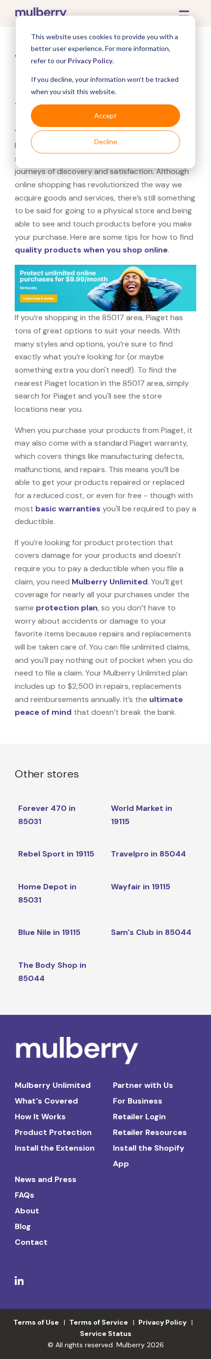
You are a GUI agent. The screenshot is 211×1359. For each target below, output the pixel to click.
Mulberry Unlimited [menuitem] (53, 1085)
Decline (105, 141)
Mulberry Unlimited (110, 582)
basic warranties (68, 508)
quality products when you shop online (91, 250)
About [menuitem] (27, 1211)
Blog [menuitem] (23, 1226)
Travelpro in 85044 (148, 854)
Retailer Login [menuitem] (139, 1116)
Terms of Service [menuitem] (98, 1322)
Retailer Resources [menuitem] (150, 1132)
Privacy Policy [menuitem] (162, 1322)
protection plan (67, 608)
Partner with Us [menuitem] (143, 1085)
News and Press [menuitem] (46, 1179)
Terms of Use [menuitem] (36, 1322)
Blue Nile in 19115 (49, 932)
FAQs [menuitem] (24, 1195)
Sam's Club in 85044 (151, 932)
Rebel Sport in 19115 (56, 854)
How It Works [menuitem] (40, 1116)
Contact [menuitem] (31, 1242)
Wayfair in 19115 (140, 886)
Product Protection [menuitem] (53, 1132)
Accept (105, 115)
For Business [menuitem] (137, 1101)
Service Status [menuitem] (106, 1333)
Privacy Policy (90, 60)
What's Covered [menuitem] (46, 1101)
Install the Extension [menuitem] (55, 1148)
